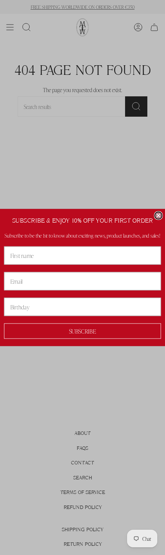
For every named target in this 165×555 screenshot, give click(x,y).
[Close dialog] (158, 215)
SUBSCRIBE (82, 331)
